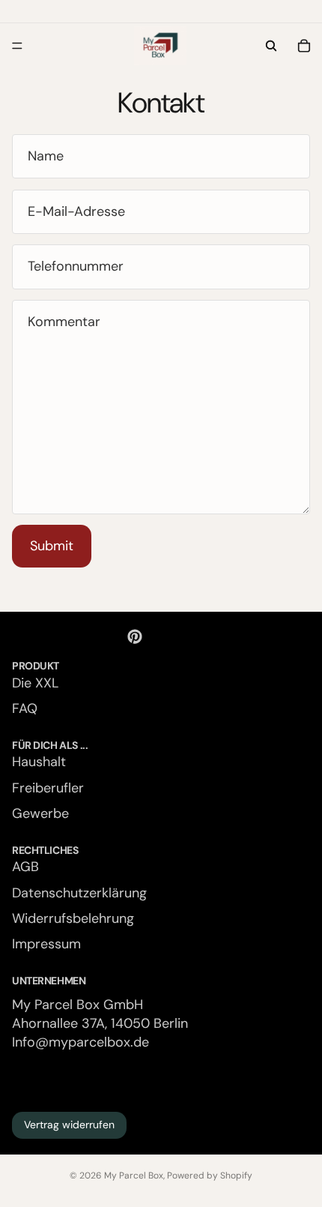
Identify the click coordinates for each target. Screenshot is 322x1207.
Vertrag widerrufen (69, 1124)
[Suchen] (271, 45)
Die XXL (35, 683)
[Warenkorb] (304, 45)
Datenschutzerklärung (79, 893)
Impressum (46, 944)
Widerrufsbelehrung (73, 918)
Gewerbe (40, 813)
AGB (25, 867)
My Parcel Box (133, 1176)
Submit (51, 546)
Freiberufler (48, 788)
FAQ (24, 708)
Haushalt (39, 762)
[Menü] (17, 45)
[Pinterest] (135, 636)
